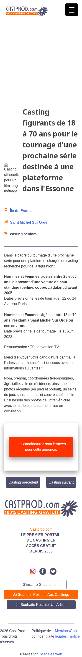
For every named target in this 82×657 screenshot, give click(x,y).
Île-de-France (21, 211)
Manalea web (51, 654)
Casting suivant (61, 482)
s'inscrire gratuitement (41, 584)
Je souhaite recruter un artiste (41, 605)
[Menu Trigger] (71, 9)
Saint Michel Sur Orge (28, 222)
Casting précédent (23, 482)
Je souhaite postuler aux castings (41, 595)
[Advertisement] (41, 65)
